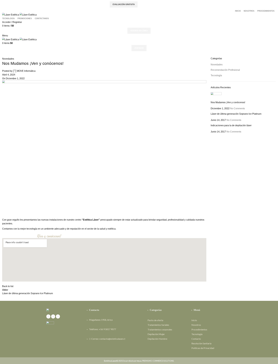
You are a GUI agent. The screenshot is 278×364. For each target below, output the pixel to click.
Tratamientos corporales (160, 329)
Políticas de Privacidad (202, 348)
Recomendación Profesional (225, 70)
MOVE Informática (26, 71)
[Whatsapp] (58, 316)
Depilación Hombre (157, 338)
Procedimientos (199, 329)
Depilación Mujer (156, 334)
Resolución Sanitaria (201, 343)
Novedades (8, 59)
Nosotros (196, 324)
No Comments (237, 108)
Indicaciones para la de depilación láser (231, 125)
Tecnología (216, 75)
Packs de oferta (155, 320)
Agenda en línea (139, 31)
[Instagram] (53, 316)
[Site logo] (11, 14)
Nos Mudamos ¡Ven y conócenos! (228, 102)
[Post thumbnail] (216, 96)
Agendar (139, 48)
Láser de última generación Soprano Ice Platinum (236, 114)
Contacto (196, 338)
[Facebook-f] (48, 316)
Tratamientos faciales (158, 324)
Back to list (7, 286)
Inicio (194, 320)
